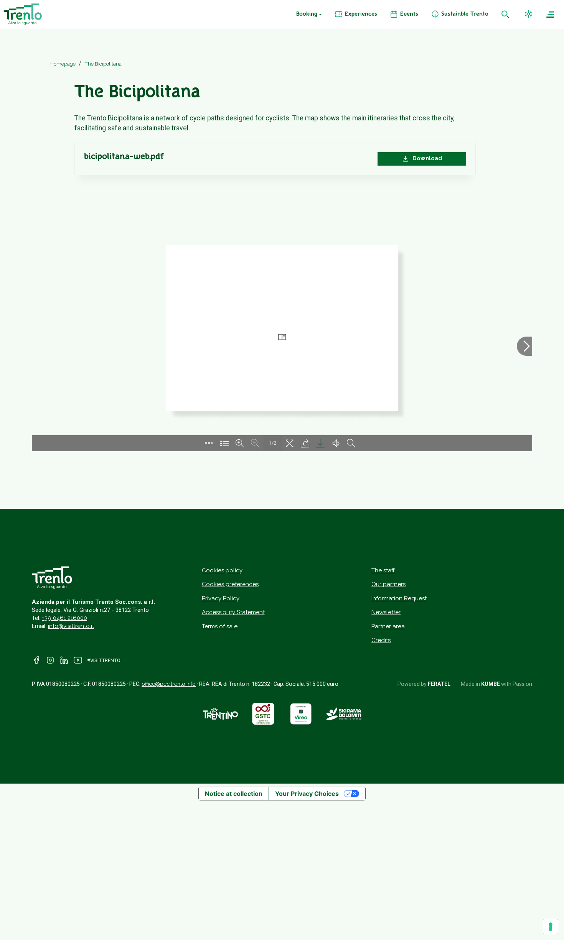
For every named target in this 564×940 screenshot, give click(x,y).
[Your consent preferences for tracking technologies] (550, 926)
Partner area (388, 626)
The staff (383, 570)
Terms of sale (219, 626)
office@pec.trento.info (169, 684)
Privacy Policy (220, 598)
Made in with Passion (496, 684)
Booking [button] (306, 14)
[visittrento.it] (22, 14)
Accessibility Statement (233, 612)
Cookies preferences (230, 584)
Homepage (63, 64)
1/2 (272, 443)
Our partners (388, 584)
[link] (355, 14)
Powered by (423, 684)
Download (426, 158)
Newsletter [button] (386, 612)
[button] (529, 14)
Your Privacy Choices (307, 793)
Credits (381, 640)
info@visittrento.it (71, 626)
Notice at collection (233, 793)
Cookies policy (222, 570)
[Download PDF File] (320, 443)
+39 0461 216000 (64, 618)
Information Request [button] (399, 598)
